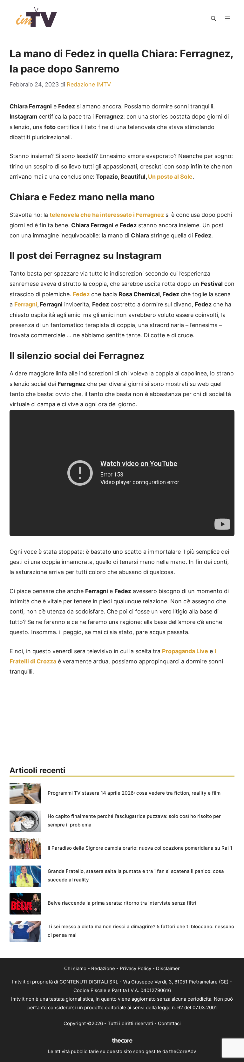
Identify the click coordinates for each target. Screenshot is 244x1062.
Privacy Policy (135, 968)
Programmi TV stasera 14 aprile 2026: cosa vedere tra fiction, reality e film (134, 793)
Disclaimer (168, 968)
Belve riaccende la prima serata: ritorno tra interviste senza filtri (122, 903)
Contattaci (169, 1023)
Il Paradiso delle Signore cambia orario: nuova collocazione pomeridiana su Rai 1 (140, 848)
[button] (213, 18)
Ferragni (25, 304)
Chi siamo (75, 968)
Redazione (103, 968)
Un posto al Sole (170, 176)
